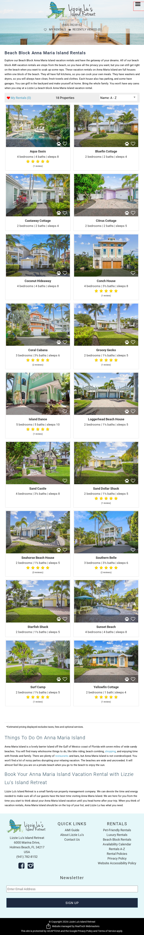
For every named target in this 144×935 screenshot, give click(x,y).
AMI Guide (72, 830)
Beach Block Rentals (117, 839)
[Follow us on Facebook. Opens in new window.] (22, 865)
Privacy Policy (117, 858)
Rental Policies (117, 853)
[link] (38, 137)
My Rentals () (21, 98)
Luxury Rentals (117, 835)
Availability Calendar (117, 844)
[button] (138, 6)
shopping (110, 751)
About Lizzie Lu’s (72, 835)
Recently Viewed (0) (87, 29)
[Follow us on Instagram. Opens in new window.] (31, 865)
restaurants (61, 755)
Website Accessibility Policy (117, 863)
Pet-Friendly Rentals (117, 830)
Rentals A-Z (117, 849)
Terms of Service (107, 931)
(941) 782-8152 (72, 25)
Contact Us (72, 839)
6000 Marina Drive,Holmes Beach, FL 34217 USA (27, 847)
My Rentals (57, 29)
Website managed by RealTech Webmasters (75, 926)
